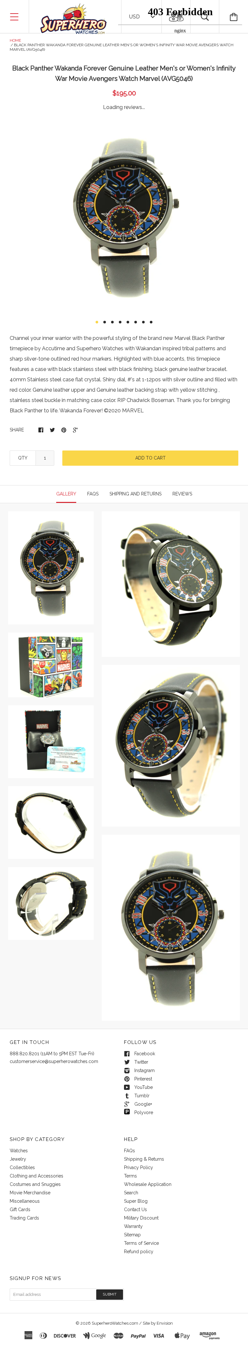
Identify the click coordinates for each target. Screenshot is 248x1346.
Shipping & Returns (144, 1159)
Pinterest (143, 1078)
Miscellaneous (25, 1201)
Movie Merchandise (30, 1192)
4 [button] (120, 322)
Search (131, 1192)
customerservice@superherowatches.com (54, 1061)
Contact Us (135, 1209)
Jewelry (18, 1159)
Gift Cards (20, 1209)
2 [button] (104, 322)
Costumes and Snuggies (35, 1184)
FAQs (129, 1150)
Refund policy (138, 1251)
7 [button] (143, 322)
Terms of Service (141, 1243)
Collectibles (22, 1167)
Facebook (144, 1053)
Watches (19, 1150)
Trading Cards (24, 1218)
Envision (165, 1323)
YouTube (143, 1087)
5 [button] (128, 322)
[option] (124, 217)
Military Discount (141, 1218)
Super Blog (136, 1201)
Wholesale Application (147, 1184)
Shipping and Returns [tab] (135, 493)
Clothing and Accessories (36, 1175)
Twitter (141, 1062)
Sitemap (132, 1234)
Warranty (133, 1226)
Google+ (143, 1104)
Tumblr (142, 1095)
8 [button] (151, 322)
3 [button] (112, 322)
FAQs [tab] (92, 493)
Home (15, 40)
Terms (130, 1175)
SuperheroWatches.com (115, 1323)
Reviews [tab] (182, 493)
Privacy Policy (138, 1167)
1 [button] (97, 322)
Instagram (144, 1070)
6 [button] (135, 322)
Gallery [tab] (66, 493)
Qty (22, 458)
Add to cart (150, 458)
